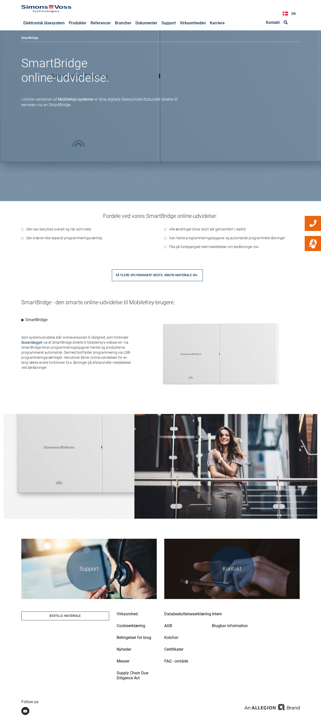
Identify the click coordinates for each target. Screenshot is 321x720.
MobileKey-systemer (76, 99)
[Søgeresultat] (286, 22)
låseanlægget (31, 342)
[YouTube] (25, 711)
